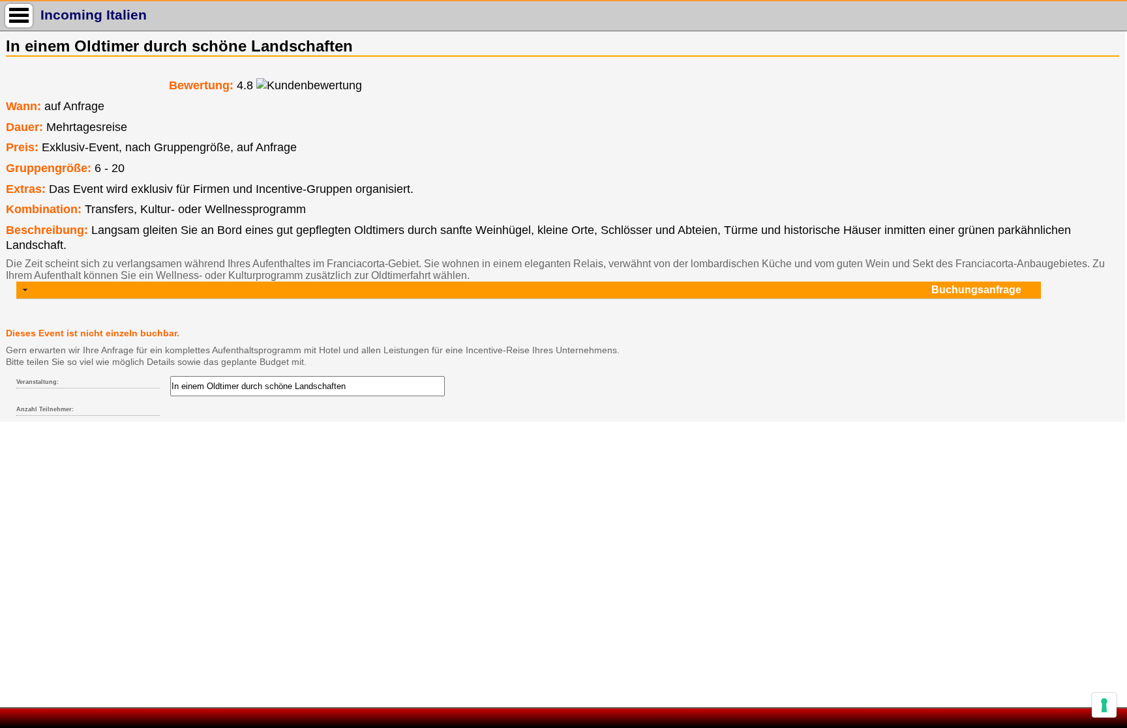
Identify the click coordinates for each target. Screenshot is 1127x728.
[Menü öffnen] (19, 15)
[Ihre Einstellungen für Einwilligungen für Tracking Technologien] (1104, 705)
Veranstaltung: (37, 382)
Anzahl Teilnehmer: (45, 409)
